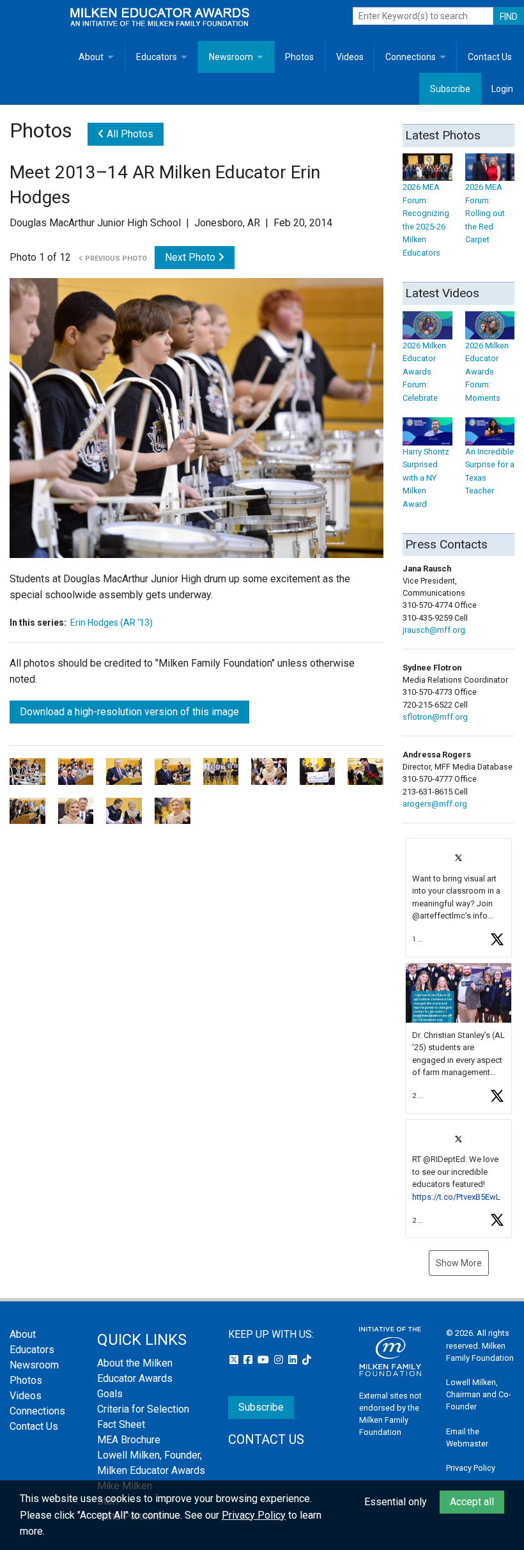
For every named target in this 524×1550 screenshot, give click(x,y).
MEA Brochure (128, 1440)
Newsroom (231, 57)
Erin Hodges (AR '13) (111, 622)
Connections (410, 57)
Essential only (395, 1502)
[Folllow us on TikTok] (306, 1360)
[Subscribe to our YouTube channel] (264, 1360)
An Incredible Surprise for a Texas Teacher (489, 471)
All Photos (128, 134)
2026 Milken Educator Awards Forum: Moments (487, 371)
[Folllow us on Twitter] (235, 1360)
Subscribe (450, 89)
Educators (156, 57)
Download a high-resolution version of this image (129, 712)
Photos (299, 57)
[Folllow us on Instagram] (280, 1360)
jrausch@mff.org (434, 630)
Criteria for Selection (143, 1409)
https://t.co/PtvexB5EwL (456, 1197)
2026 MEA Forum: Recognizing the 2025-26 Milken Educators (426, 219)
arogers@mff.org (435, 804)
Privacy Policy (470, 1468)
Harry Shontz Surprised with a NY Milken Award (426, 477)
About (91, 57)
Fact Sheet (121, 1424)
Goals (110, 1394)
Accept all (472, 1502)
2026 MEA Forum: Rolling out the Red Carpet (485, 213)
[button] (458, 898)
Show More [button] (459, 1263)
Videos (350, 57)
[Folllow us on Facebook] (249, 1360)
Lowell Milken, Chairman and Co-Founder (478, 1394)
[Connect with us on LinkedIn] (294, 1360)
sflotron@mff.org (435, 717)
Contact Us (490, 57)
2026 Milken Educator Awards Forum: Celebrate (424, 371)
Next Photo (191, 257)
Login (502, 89)
